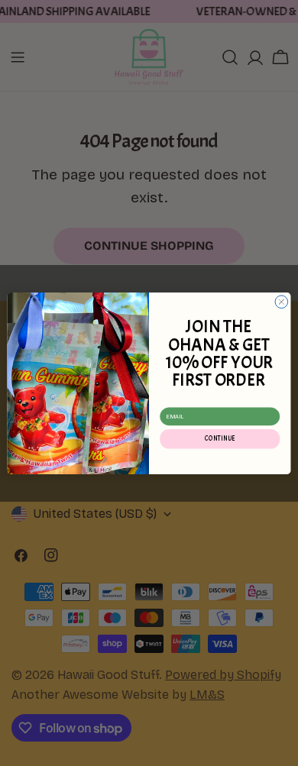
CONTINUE (220, 439)
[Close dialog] (281, 301)
